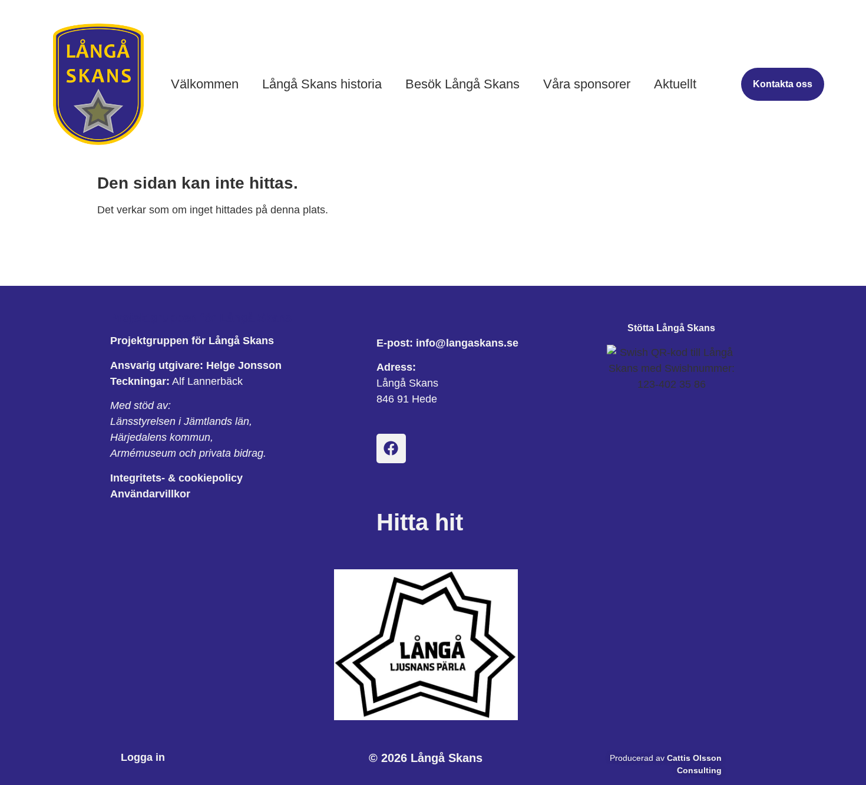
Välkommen (205, 84)
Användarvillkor (150, 494)
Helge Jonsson (244, 365)
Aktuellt (675, 84)
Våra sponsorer (586, 84)
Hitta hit (419, 522)
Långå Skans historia (322, 84)
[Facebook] (391, 448)
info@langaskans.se (467, 343)
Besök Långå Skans (462, 84)
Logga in (143, 757)
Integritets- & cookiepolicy (176, 478)
